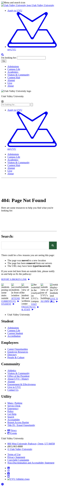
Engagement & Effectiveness (21, 384)
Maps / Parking (14, 403)
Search (10, 417)
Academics (12, 72)
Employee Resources (17, 352)
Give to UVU (14, 387)
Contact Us (12, 390)
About (10, 86)
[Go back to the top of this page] (2, 484)
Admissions (13, 66)
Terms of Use (14, 454)
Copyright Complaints (18, 460)
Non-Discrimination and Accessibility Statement (30, 462)
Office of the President (18, 376)
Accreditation (14, 336)
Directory (12, 354)
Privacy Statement (16, 457)
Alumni (11, 80)
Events (13, 433)
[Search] (53, 245)
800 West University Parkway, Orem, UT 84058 (31, 443)
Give (9, 83)
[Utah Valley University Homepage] (16, 5)
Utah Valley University (43, 5)
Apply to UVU (14, 10)
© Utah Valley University (19, 449)
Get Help (11, 414)
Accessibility (13, 419)
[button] (29, 2)
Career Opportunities (17, 349)
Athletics (11, 370)
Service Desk (13, 405)
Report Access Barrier (18, 422)
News (14, 430)
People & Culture (15, 357)
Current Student (15, 333)
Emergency (13, 408)
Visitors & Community (18, 74)
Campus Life (13, 69)
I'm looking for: (8, 57)
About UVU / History (18, 379)
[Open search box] (2, 54)
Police (10, 411)
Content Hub (13, 77)
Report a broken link (14, 279)
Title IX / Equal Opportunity (21, 425)
